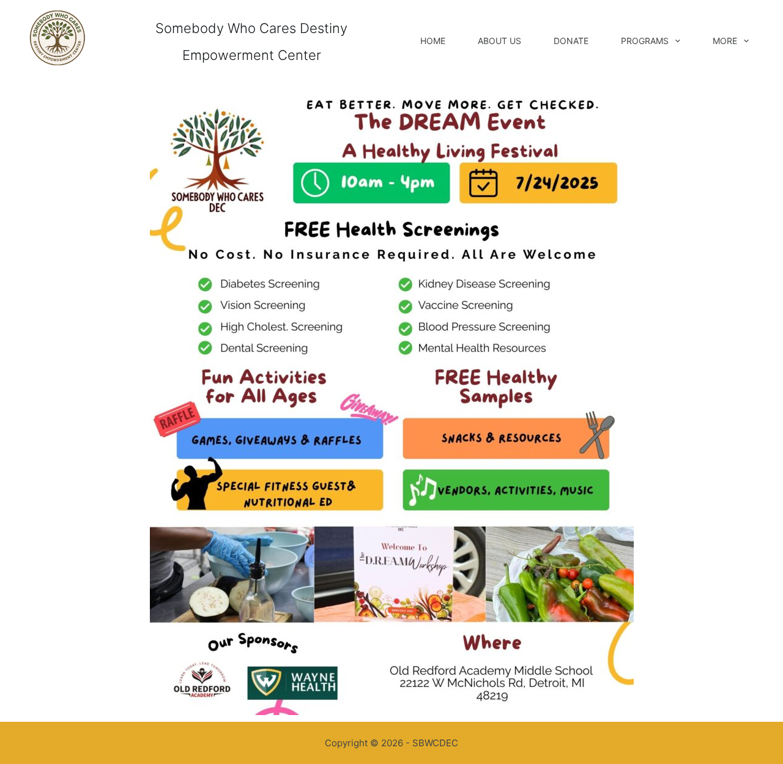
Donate (571, 40)
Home (432, 40)
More (725, 40)
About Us (499, 40)
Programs (645, 40)
